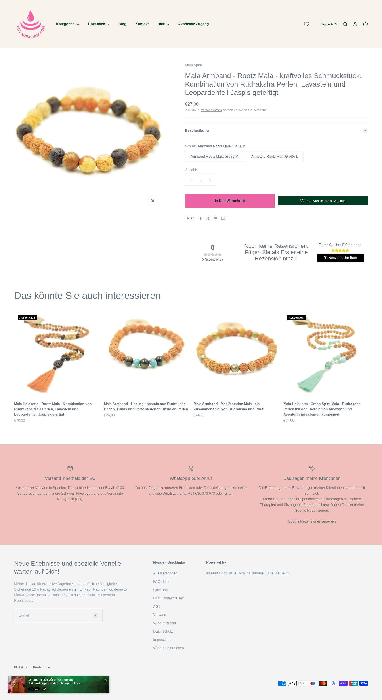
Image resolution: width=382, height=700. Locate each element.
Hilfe (161, 24)
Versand (159, 615)
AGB (157, 606)
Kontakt (142, 24)
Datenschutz (163, 631)
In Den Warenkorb (230, 201)
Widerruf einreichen (168, 648)
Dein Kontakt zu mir (168, 598)
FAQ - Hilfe (161, 581)
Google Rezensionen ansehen (312, 521)
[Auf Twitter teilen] (208, 218)
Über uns (160, 590)
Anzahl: (191, 170)
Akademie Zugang (193, 24)
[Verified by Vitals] (44, 689)
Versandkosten (211, 110)
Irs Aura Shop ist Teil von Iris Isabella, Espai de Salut (247, 573)
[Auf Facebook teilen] (200, 218)
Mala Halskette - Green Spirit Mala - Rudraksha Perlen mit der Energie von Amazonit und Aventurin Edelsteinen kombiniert (322, 409)
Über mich (96, 24)
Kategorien (65, 24)
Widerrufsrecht (164, 623)
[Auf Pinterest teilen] (215, 218)
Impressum (161, 640)
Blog (122, 24)
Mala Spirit (193, 65)
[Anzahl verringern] (191, 180)
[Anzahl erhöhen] (209, 180)
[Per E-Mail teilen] (223, 218)
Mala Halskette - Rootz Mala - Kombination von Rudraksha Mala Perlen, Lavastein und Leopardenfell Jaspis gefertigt (53, 409)
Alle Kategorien (165, 573)
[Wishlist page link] (306, 24)
